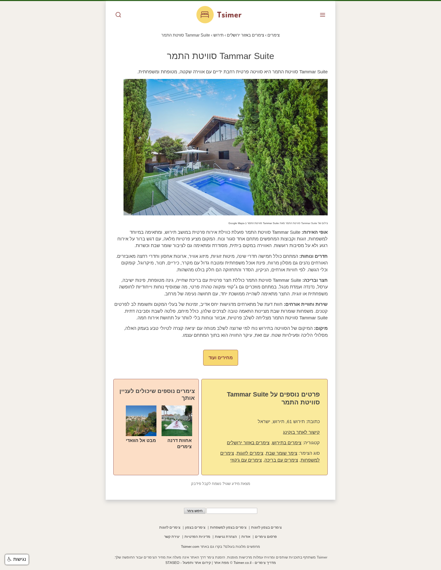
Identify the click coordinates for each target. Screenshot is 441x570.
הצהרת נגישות (226, 536)
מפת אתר (221, 563)
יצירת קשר (172, 536)
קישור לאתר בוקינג (301, 432)
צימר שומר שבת (281, 453)
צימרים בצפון (195, 527)
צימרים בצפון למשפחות (228, 527)
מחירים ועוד (221, 357)
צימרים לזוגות (250, 453)
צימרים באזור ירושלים (248, 442)
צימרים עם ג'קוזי (246, 460)
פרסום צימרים (266, 536)
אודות (245, 536)
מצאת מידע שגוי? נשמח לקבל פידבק (220, 484)
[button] (17, 559)
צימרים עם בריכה (281, 460)
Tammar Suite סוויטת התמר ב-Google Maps (253, 223)
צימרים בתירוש (286, 442)
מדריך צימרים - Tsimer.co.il (254, 563)
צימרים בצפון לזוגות (266, 527)
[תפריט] (322, 15)
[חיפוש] (118, 15)
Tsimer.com (190, 546)
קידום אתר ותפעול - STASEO (188, 563)
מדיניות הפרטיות (197, 536)
